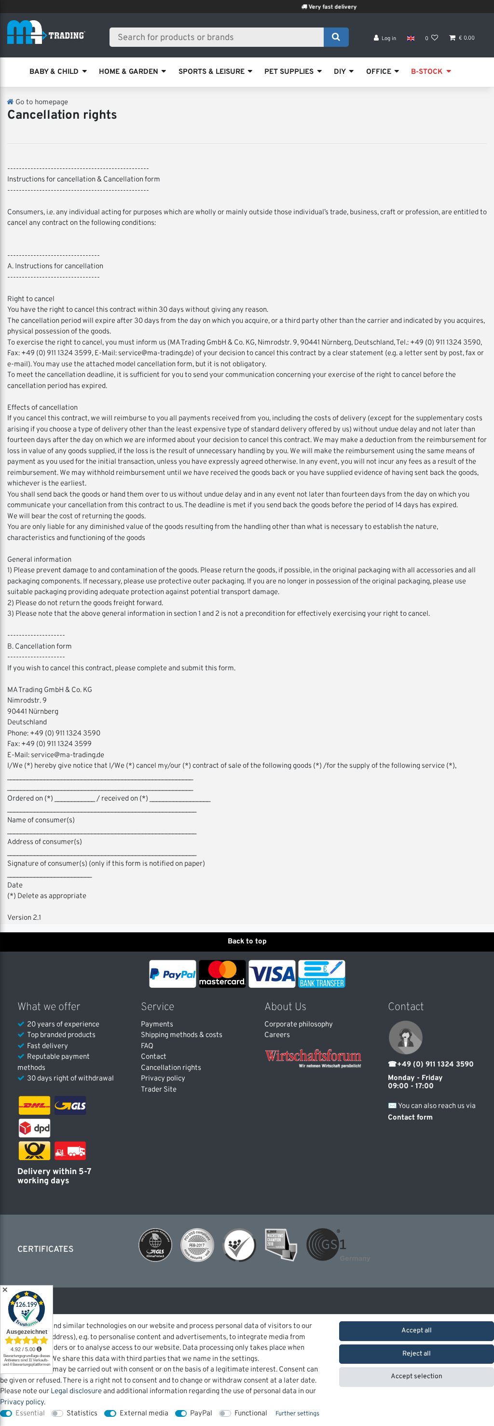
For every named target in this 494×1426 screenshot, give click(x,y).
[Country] (410, 39)
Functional (250, 1413)
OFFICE (378, 72)
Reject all (416, 1354)
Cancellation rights (171, 1068)
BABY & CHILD (54, 72)
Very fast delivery (312, 7)
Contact (153, 1057)
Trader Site (159, 1089)
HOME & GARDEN (128, 72)
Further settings (297, 1414)
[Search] (336, 37)
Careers (277, 1035)
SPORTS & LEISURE (211, 72)
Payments (157, 1024)
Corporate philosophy (298, 1024)
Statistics (82, 1413)
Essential (30, 1413)
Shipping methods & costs (181, 1035)
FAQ (147, 1046)
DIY (340, 72)
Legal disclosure (76, 1391)
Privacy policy (163, 1078)
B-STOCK (427, 72)
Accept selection (416, 1376)
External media (144, 1413)
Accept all (416, 1331)
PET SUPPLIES (289, 72)
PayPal (201, 1413)
